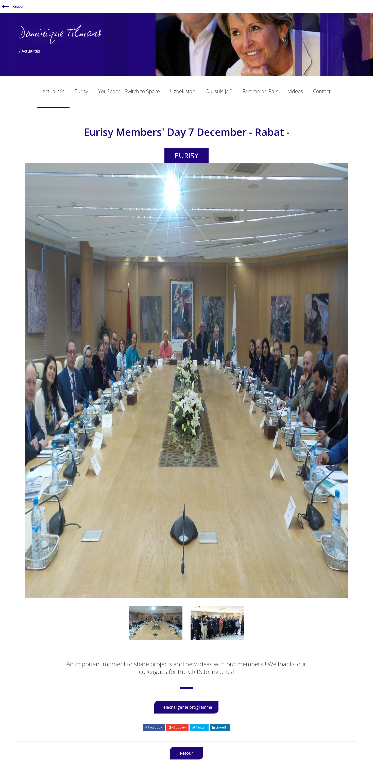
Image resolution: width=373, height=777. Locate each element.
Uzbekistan (182, 91)
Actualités (53, 91)
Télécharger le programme (186, 707)
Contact (322, 91)
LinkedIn (221, 727)
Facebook (154, 727)
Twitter (200, 727)
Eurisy (81, 91)
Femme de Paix (260, 91)
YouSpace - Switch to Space (129, 91)
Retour (17, 6)
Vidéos (295, 91)
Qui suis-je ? (219, 91)
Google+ (179, 727)
